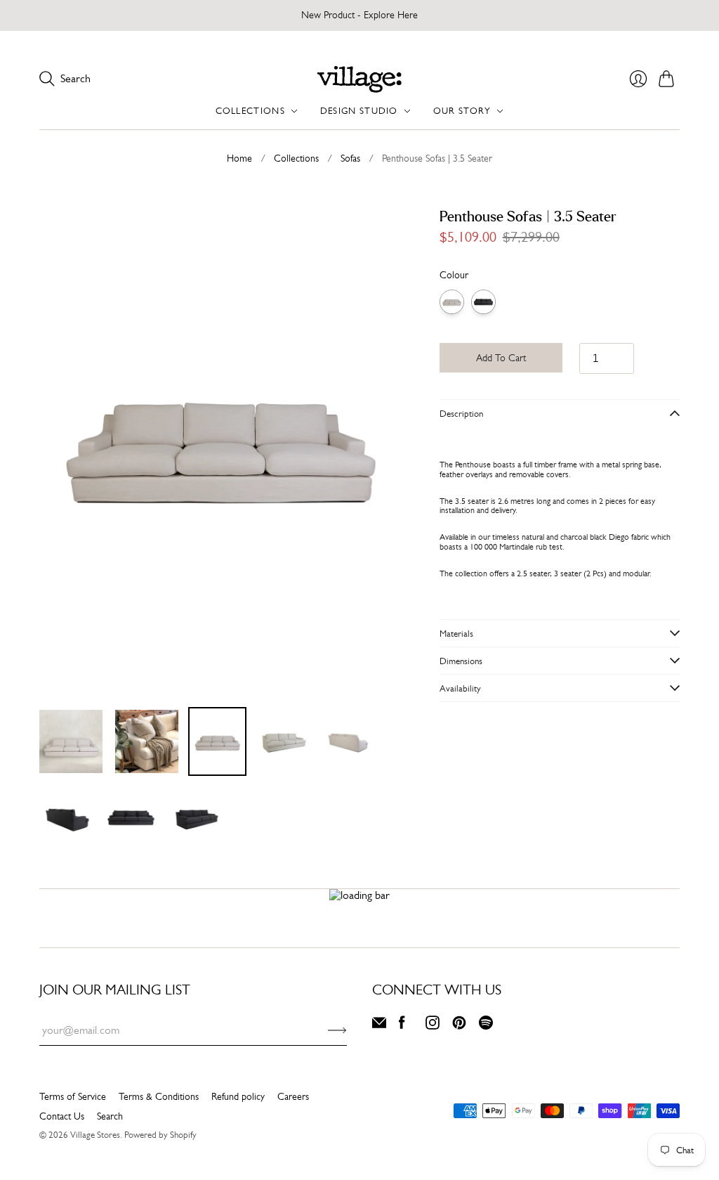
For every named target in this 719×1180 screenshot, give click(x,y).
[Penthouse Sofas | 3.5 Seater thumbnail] (71, 741)
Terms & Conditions (159, 1096)
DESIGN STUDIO (359, 110)
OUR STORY (462, 110)
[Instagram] (433, 1025)
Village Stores (95, 1134)
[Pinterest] (459, 1025)
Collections (296, 158)
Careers (293, 1096)
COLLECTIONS (250, 110)
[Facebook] (402, 1025)
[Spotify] (486, 1025)
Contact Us (61, 1116)
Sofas (350, 158)
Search (110, 1116)
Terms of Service (72, 1096)
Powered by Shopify (160, 1134)
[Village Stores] (359, 79)
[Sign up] (337, 1030)
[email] (379, 1025)
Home (239, 158)
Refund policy (238, 1096)
